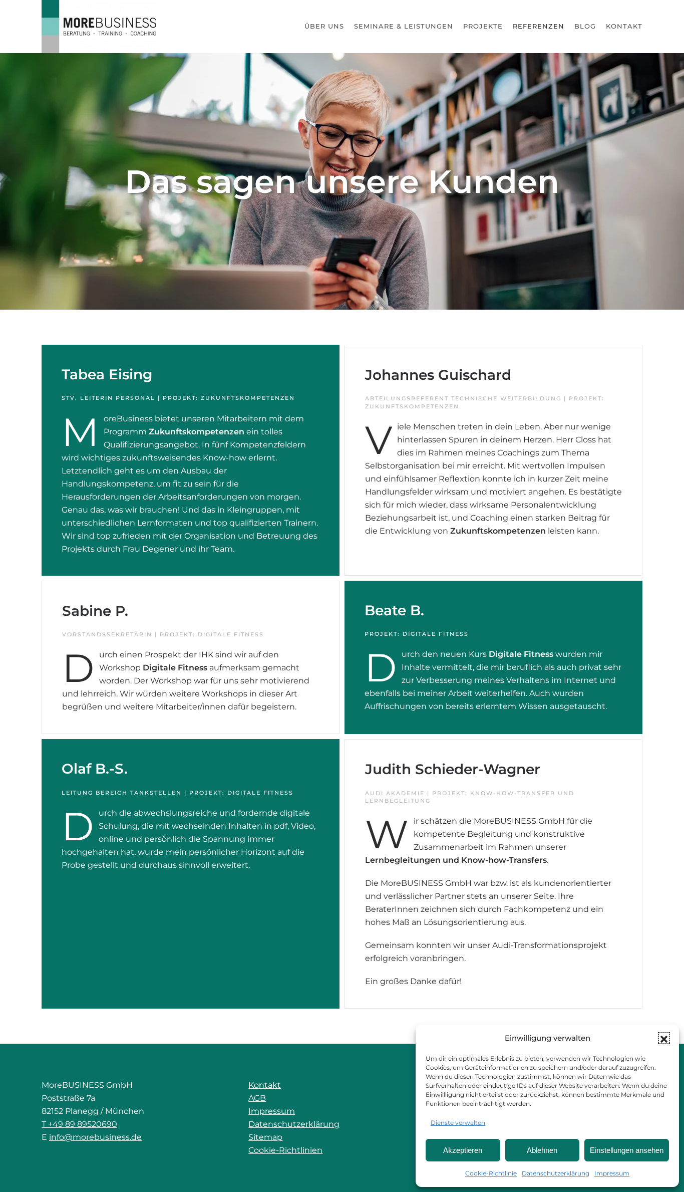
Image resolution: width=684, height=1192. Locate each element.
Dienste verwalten (458, 1122)
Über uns (324, 26)
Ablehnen (542, 1150)
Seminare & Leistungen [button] (403, 26)
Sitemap (265, 1137)
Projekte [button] (483, 26)
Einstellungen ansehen (626, 1150)
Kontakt (624, 26)
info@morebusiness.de (95, 1137)
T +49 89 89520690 (79, 1124)
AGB (257, 1098)
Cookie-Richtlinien (285, 1150)
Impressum (611, 1173)
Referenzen (538, 26)
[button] (664, 1038)
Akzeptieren (462, 1150)
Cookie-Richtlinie (491, 1173)
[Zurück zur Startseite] (99, 26)
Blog (585, 26)
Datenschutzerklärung (555, 1173)
